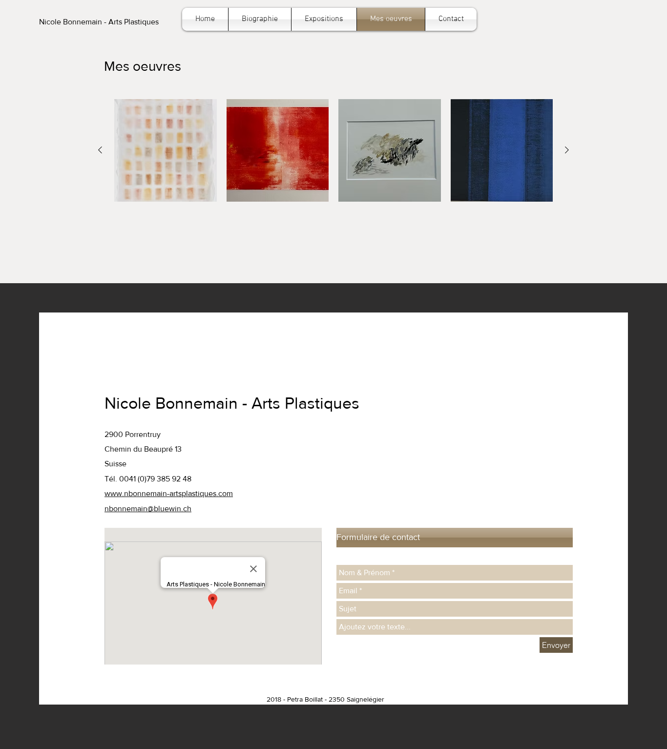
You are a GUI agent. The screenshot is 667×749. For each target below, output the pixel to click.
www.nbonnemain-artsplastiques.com (168, 493)
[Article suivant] (567, 150)
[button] (99, 22)
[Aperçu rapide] (165, 150)
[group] (333, 150)
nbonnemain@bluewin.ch (147, 508)
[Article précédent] (100, 150)
